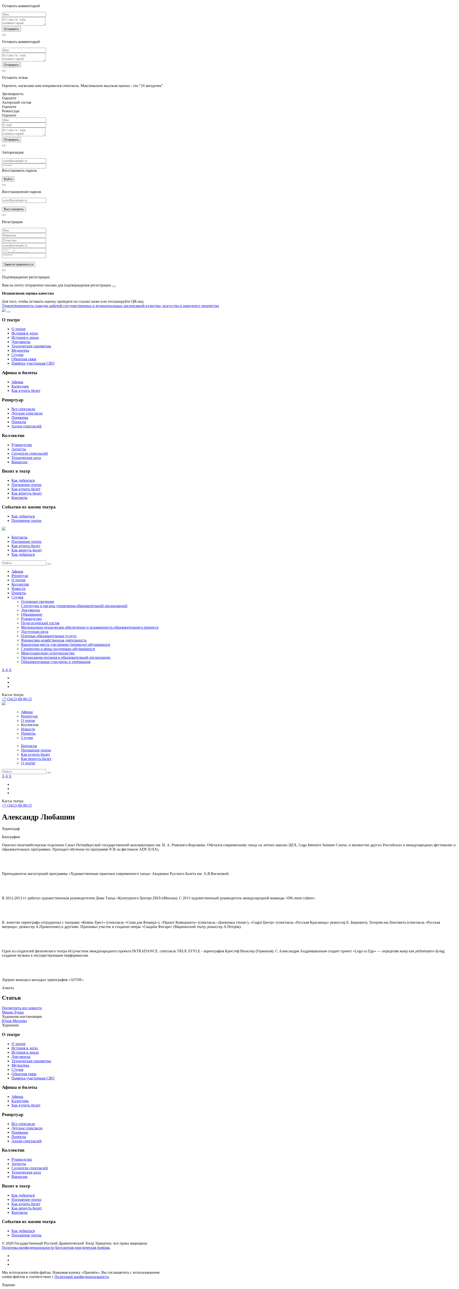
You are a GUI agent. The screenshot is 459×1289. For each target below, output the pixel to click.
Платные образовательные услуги (48, 636)
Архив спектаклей (26, 426)
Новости (18, 589)
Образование (31, 614)
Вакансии (19, 462)
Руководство (21, 445)
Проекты (18, 422)
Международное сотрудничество (48, 653)
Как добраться (23, 480)
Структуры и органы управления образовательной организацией (74, 606)
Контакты (19, 498)
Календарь (20, 386)
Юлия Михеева (14, 1021)
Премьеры (19, 417)
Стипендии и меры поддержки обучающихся (58, 649)
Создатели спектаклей (29, 453)
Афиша (17, 382)
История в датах (24, 333)
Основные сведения (37, 601)
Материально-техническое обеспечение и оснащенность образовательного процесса (89, 627)
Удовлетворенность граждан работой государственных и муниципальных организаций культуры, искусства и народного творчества (110, 306)
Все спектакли (23, 409)
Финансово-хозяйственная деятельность (54, 640)
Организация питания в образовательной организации (65, 657)
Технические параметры (31, 346)
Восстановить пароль (19, 170)
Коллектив (20, 584)
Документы (20, 342)
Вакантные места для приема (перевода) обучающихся (65, 644)
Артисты (18, 449)
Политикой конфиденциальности (82, 1277)
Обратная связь (23, 359)
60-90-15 (17, 699)
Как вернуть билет (26, 493)
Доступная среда (34, 632)
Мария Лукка (13, 1012)
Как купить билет (25, 390)
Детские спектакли (27, 413)
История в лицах (25, 337)
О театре (18, 329)
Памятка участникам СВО (33, 363)
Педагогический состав (40, 623)
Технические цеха (26, 458)
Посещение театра (26, 485)
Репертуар (19, 576)
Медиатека (20, 350)
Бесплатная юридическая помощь (82, 1248)
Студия (17, 355)
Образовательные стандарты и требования (55, 662)
